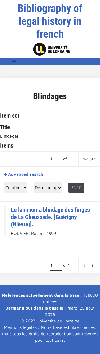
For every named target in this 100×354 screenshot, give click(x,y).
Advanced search (25, 174)
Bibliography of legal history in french (50, 21)
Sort (76, 187)
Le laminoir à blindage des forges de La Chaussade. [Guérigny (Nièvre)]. (50, 217)
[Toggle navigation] (14, 61)
